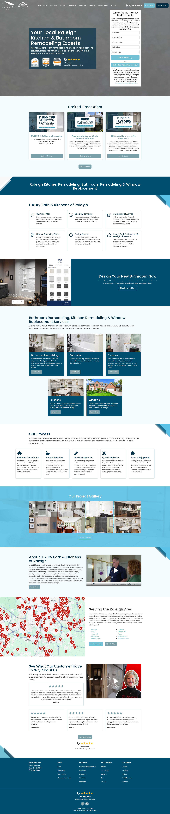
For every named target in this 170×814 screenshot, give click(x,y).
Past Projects (127, 778)
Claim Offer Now (46, 156)
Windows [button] (82, 5)
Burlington (95, 636)
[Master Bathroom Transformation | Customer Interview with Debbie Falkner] (113, 681)
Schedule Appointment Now (125, 65)
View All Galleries (85, 537)
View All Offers (85, 167)
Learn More (36, 372)
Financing (61, 770)
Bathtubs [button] (53, 5)
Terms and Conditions (121, 83)
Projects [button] (92, 5)
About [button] (113, 5)
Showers (82, 774)
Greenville (95, 634)
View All (103, 782)
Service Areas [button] (103, 5)
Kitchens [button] (72, 5)
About (124, 766)
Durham (121, 630)
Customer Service (64, 778)
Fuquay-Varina (123, 638)
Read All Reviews (85, 737)
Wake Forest (122, 636)
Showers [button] (63, 5)
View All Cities (111, 644)
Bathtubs (82, 770)
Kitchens (82, 778)
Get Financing (123, 156)
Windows (82, 782)
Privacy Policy (133, 83)
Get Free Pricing (125, 57)
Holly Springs (95, 638)
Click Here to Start (127, 288)
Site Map (90, 808)
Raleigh (94, 630)
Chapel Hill (122, 632)
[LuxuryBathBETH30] (113, 570)
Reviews (125, 770)
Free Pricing (149, 6)
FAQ (59, 766)
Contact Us (62, 774)
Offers (124, 774)
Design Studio (162, 6)
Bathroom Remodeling (87, 766)
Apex (120, 634)
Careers (125, 782)
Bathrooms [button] (42, 5)
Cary (93, 632)
